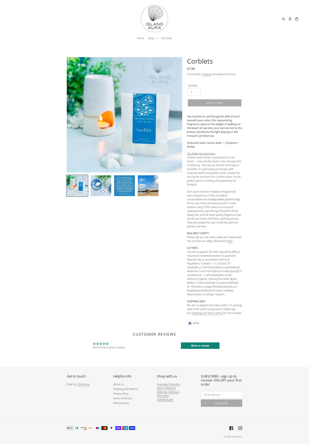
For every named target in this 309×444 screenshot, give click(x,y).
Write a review (200, 345)
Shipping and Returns (125, 389)
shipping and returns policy (207, 313)
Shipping (206, 74)
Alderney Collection (168, 392)
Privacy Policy (120, 393)
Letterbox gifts (165, 399)
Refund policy (121, 403)
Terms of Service (122, 398)
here (229, 241)
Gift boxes (163, 396)
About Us (118, 384)
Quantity (192, 85)
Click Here (83, 384)
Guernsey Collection (168, 384)
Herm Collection (166, 388)
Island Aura (237, 436)
